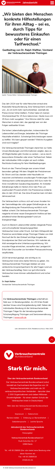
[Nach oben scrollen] (52, 339)
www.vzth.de (20, 317)
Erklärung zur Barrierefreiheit (34, 418)
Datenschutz (33, 414)
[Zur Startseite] (11, 3)
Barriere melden (13, 418)
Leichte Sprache (36, 422)
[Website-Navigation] (52, 3)
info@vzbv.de (27, 460)
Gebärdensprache (19, 422)
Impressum (19, 414)
